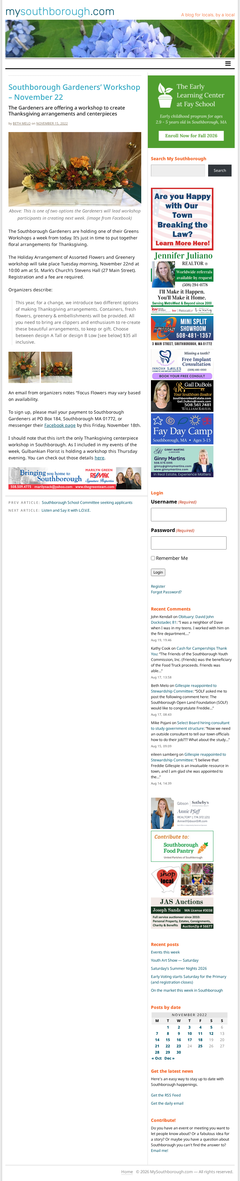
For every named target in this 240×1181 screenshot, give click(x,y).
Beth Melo (22, 123)
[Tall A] (24, 367)
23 (179, 1046)
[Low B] (56, 367)
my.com (60, 11)
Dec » (169, 1058)
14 (157, 1039)
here (99, 458)
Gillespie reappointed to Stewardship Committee (184, 688)
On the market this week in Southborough (187, 990)
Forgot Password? (166, 592)
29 (168, 1052)
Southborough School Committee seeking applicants (87, 502)
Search (220, 170)
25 (200, 1046)
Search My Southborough (178, 158)
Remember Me (172, 558)
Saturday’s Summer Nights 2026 (179, 968)
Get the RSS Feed (166, 1095)
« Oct (157, 1058)
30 (179, 1052)
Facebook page (60, 425)
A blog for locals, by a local (208, 15)
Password (172, 530)
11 (200, 1033)
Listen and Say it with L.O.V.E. (66, 510)
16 (179, 1039)
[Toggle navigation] (228, 63)
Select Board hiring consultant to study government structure (190, 725)
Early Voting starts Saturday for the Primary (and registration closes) (188, 979)
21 (157, 1046)
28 (157, 1052)
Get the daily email (167, 1103)
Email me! (159, 1150)
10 (190, 1033)
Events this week (165, 952)
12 (211, 1033)
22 (168, 1046)
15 (168, 1039)
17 (190, 1039)
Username (174, 501)
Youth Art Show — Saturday (174, 960)
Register (158, 586)
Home (127, 1171)
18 (200, 1039)
